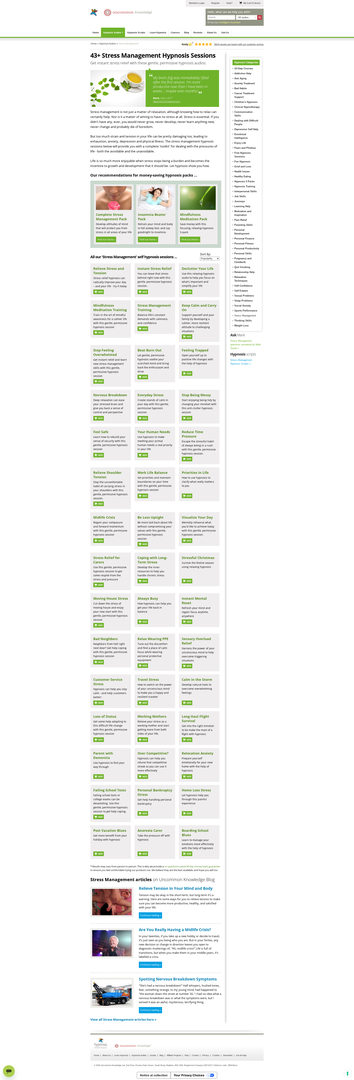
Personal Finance (244, 238)
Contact (195, 1055)
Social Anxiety (242, 305)
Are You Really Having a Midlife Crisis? (175, 929)
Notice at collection (154, 1075)
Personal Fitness (244, 243)
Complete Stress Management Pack (111, 216)
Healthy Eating (242, 176)
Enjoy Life (240, 143)
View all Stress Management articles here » (123, 1019)
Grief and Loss (242, 166)
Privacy (205, 1055)
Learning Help (242, 206)
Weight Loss (241, 325)
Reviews (197, 32)
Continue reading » (150, 915)
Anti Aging (240, 78)
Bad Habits (240, 88)
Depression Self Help (246, 129)
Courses (175, 32)
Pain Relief (240, 220)
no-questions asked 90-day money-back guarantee (192, 866)
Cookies (216, 1055)
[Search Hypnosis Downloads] (259, 17)
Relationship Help (244, 272)
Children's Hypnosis (245, 102)
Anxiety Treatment (244, 83)
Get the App (241, 1055)
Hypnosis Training (244, 186)
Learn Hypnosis (158, 32)
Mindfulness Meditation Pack (193, 216)
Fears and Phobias (245, 148)
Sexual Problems (244, 295)
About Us (212, 32)
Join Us (225, 32)
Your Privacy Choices (189, 1075)
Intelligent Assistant (229, 22)
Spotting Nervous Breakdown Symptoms (178, 979)
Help (187, 1055)
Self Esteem (241, 290)
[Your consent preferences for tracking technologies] (347, 1073)
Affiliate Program (174, 1055)
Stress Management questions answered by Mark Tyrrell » (245, 344)
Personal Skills (243, 253)
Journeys (239, 201)
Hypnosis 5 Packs (244, 181)
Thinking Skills (243, 320)
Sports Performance (245, 310)
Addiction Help (242, 73)
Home (96, 32)
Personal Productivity (246, 248)
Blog (186, 32)
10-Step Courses (243, 68)
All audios (243, 17)
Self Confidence (243, 285)
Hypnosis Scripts (136, 32)
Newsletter (228, 1055)
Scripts (153, 1055)
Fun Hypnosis (242, 161)
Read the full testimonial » (167, 101)
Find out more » (106, 239)
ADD (100, 291)
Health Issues (242, 171)
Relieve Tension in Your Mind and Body (176, 888)
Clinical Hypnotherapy (247, 107)
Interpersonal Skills (245, 191)
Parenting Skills (243, 225)
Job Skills (240, 196)
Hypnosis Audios (112, 32)
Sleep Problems (243, 300)
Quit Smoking (242, 267)
